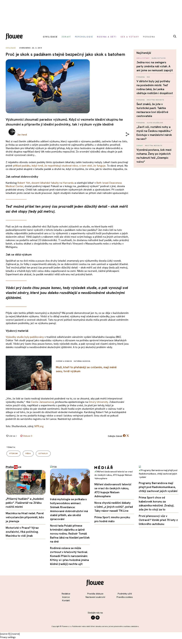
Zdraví (139, 145)
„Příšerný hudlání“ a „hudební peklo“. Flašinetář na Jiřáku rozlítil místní (25, 503)
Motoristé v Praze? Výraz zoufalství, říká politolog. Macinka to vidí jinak (22, 532)
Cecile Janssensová (42, 402)
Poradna (140, 77)
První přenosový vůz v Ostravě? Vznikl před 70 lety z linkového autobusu (158, 520)
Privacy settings (8, 637)
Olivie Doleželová (155, 123)
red (148, 77)
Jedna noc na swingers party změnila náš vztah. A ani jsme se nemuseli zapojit (154, 66)
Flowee (15, 36)
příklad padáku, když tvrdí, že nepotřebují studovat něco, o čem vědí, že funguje (59, 165)
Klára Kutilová (159, 58)
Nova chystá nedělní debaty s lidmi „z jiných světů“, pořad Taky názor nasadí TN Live (113, 507)
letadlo (43, 453)
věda (28, 453)
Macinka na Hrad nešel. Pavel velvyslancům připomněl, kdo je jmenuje (25, 517)
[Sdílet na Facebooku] (124, 436)
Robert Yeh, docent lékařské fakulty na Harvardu (45, 182)
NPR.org (39, 426)
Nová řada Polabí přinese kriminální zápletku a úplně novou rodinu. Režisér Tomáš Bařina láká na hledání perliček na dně (70, 533)
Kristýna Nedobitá (155, 100)
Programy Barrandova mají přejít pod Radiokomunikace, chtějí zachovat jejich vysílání (158, 487)
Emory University (98, 402)
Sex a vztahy (143, 58)
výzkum (13, 453)
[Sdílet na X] (127, 435)
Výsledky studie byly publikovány (25, 337)
